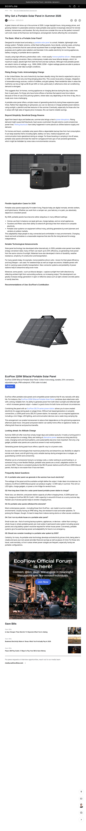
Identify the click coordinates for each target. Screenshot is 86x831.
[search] (70, 6)
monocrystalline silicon (61, 57)
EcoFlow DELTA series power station (40, 409)
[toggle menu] (79, 6)
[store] (74, 6)
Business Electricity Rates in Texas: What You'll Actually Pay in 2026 (28, 641)
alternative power (49, 437)
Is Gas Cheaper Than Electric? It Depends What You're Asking (26, 632)
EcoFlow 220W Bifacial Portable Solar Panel (37, 399)
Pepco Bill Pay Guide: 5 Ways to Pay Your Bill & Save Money (25, 651)
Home (6, 10)
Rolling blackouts (20, 125)
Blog (11, 10)
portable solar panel (42, 43)
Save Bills (8, 629)
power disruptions (62, 120)
